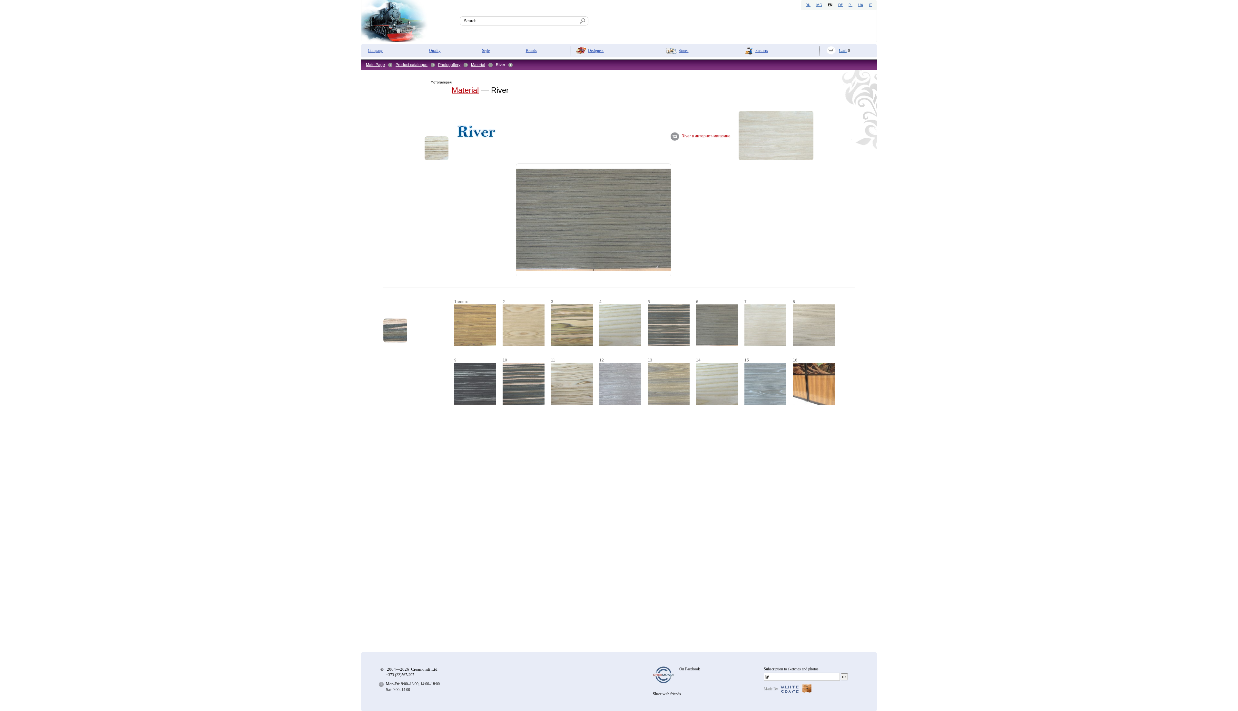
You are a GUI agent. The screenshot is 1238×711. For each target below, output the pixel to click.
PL (850, 5)
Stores (683, 50)
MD (819, 5)
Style (486, 50)
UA (860, 5)
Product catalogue (411, 65)
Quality (434, 50)
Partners (761, 50)
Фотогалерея (441, 82)
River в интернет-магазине (706, 136)
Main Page (375, 65)
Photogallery (449, 65)
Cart (843, 50)
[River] (436, 148)
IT (870, 5)
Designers (596, 50)
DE (840, 5)
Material (478, 65)
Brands (531, 50)
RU (808, 5)
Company (375, 50)
